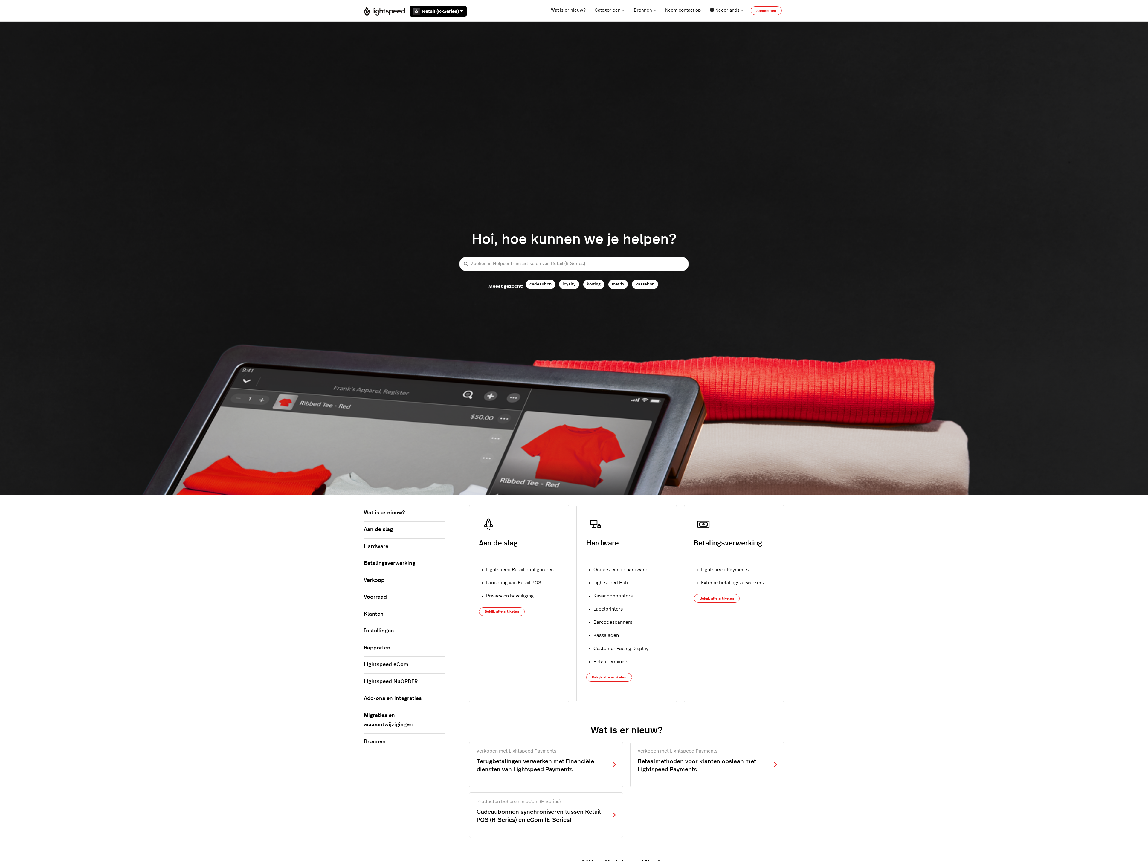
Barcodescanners (612, 622)
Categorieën (608, 10)
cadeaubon (540, 284)
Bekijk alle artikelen (502, 611)
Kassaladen (606, 635)
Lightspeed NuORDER (391, 681)
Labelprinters (608, 609)
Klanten (374, 614)
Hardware (602, 543)
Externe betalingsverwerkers (732, 582)
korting (594, 284)
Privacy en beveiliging (510, 596)
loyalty (569, 284)
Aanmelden (766, 11)
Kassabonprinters (613, 596)
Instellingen (379, 631)
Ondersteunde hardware (620, 569)
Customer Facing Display (620, 648)
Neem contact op (683, 10)
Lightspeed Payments (725, 569)
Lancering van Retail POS (513, 582)
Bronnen (643, 10)
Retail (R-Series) (440, 11)
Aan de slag (498, 543)
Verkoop (374, 580)
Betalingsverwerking (728, 543)
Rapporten (377, 648)
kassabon (645, 284)
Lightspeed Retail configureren (520, 569)
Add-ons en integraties (393, 698)
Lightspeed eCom (386, 664)
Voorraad (375, 597)
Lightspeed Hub (610, 582)
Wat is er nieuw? (568, 10)
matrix (618, 284)
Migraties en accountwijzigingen (388, 720)
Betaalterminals (610, 661)
